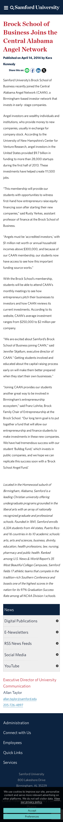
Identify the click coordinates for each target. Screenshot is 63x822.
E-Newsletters (16, 632)
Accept (32, 810)
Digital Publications (20, 620)
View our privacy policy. (40, 800)
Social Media (15, 654)
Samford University (31, 774)
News (9, 609)
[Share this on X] (44, 70)
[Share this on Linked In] (38, 70)
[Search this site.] (12, 7)
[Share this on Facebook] (32, 70)
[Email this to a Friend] (27, 70)
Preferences (32, 816)
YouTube (11, 665)
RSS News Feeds (18, 643)
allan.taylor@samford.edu (20, 699)
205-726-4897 (13, 705)
